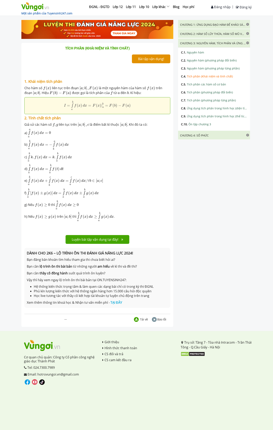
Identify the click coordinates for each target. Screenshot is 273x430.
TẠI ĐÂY (116, 302)
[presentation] (47, 88)
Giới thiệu (112, 342)
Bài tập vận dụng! (151, 59)
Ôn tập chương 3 (196, 124)
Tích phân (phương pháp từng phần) (208, 100)
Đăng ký (245, 7)
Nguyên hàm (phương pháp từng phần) (210, 68)
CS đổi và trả (114, 354)
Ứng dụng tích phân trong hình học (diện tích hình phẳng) (214, 108)
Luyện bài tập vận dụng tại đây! (95, 239)
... (65, 318)
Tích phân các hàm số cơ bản (203, 84)
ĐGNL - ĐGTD (99, 7)
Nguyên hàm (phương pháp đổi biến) (209, 60)
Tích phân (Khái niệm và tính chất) (207, 76)
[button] (214, 24)
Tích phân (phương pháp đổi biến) (207, 92)
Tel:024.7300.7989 (41, 367)
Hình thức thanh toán (121, 348)
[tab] (214, 24)
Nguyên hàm (192, 52)
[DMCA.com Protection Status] (193, 353)
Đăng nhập (222, 7)
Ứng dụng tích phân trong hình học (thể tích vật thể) (214, 116)
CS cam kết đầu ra (118, 360)
